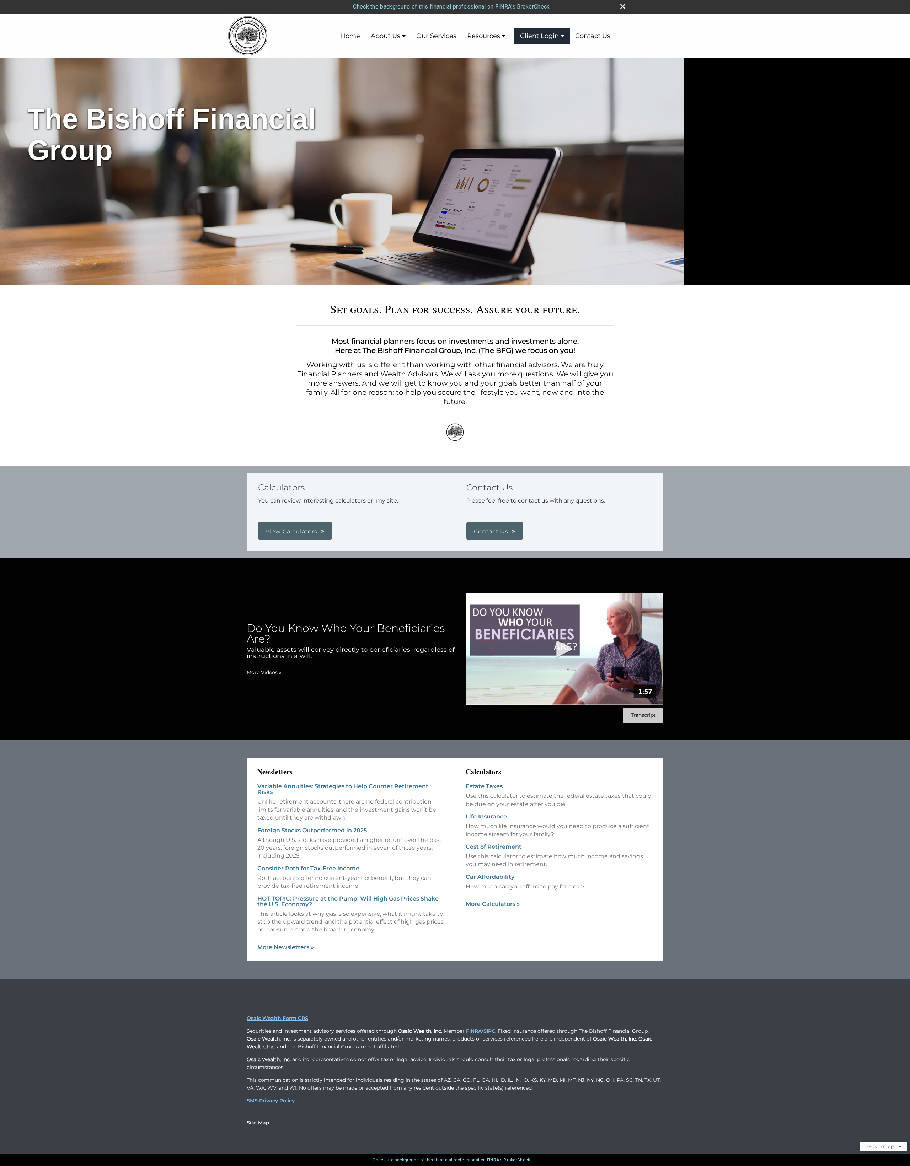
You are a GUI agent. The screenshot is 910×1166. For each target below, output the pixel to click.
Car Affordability (490, 877)
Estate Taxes (484, 786)
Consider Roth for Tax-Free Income (308, 868)
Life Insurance (486, 816)
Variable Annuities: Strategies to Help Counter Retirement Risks (342, 789)
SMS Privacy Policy (271, 1100)
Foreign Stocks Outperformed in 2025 (312, 830)
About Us (385, 36)
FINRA (474, 1031)
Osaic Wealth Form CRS (277, 1018)
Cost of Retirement (493, 846)
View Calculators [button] (291, 531)
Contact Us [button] (491, 531)
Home (350, 36)
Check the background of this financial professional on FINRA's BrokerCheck (451, 6)
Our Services (436, 36)
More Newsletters (285, 947)
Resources (483, 36)
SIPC (489, 1031)
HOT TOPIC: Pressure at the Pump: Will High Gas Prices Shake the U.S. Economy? (348, 901)
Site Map (258, 1122)
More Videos (264, 672)
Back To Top (880, 1146)
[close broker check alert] (623, 6)
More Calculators (493, 904)
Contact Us (592, 36)
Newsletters (275, 772)
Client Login (539, 36)
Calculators (483, 772)
